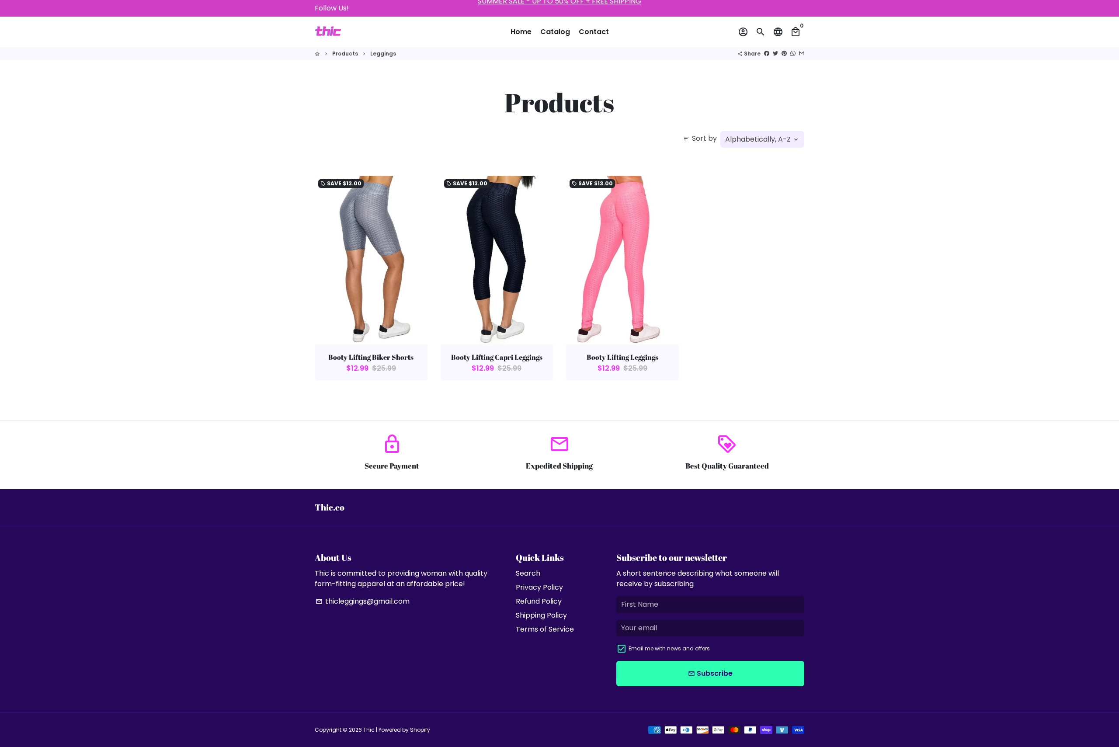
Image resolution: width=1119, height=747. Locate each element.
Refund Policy (539, 601)
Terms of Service (545, 629)
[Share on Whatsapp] (793, 53)
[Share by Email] (801, 53)
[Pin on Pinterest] (784, 53)
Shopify (420, 729)
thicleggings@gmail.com (363, 601)
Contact (594, 32)
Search (528, 573)
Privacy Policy (539, 587)
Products (345, 53)
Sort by (700, 138)
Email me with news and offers (669, 648)
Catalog (555, 32)
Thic (369, 729)
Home (521, 32)
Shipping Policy (541, 615)
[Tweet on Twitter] (775, 53)
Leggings (383, 53)
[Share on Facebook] (766, 53)
